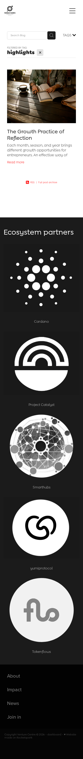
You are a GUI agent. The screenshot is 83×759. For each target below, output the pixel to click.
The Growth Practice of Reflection (35, 134)
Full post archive (47, 182)
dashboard (54, 734)
